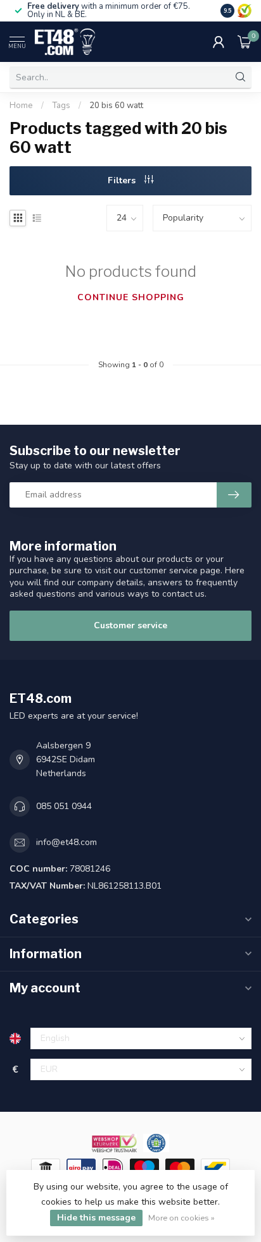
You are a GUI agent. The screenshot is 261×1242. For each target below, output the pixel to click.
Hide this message (96, 1218)
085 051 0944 (64, 806)
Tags (61, 105)
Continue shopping (130, 297)
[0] (244, 41)
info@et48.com (66, 842)
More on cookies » (181, 1217)
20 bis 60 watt (116, 105)
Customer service (130, 625)
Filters (123, 180)
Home (21, 105)
